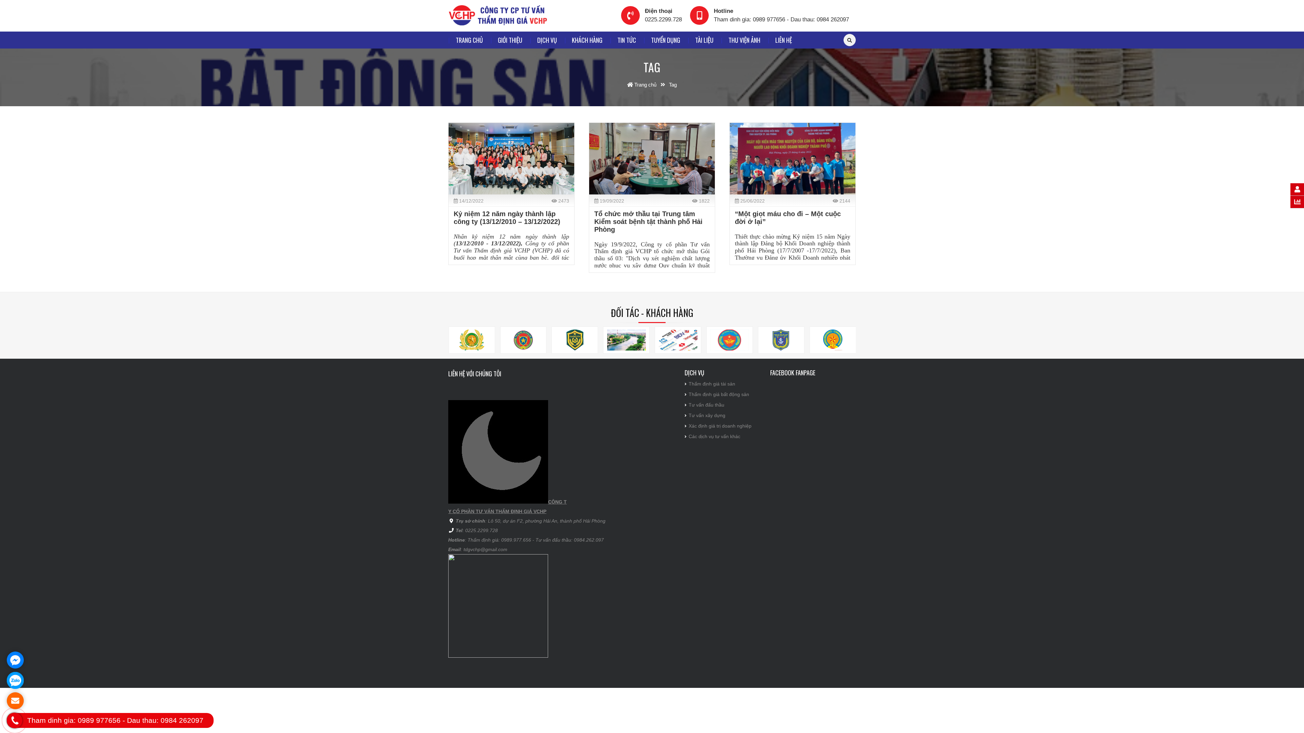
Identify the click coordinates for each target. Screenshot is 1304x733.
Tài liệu (704, 39)
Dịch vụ (547, 39)
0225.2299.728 (663, 19)
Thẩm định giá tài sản (712, 384)
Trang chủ (469, 39)
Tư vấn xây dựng (707, 415)
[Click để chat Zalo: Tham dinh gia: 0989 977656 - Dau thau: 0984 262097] (15, 680)
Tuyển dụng (665, 39)
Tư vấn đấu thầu (706, 405)
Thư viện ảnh (744, 39)
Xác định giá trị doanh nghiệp (720, 426)
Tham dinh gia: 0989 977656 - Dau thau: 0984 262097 (781, 19)
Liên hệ (783, 39)
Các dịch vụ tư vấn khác (714, 436)
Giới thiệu (510, 39)
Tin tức (626, 39)
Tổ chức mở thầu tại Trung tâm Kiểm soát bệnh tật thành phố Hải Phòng (648, 221)
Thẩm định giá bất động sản (719, 394)
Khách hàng (587, 39)
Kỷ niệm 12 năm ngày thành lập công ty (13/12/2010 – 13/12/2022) (507, 217)
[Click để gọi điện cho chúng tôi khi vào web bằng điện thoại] (15, 720)
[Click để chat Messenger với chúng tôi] (15, 660)
